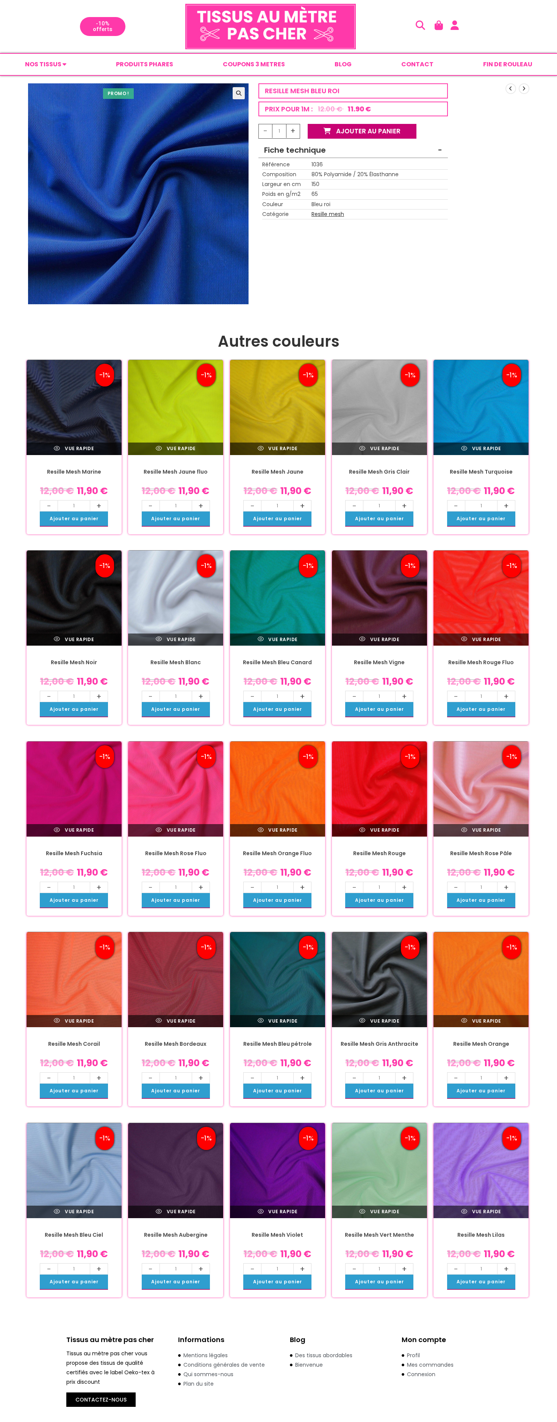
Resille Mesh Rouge (379, 853)
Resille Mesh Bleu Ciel (74, 1235)
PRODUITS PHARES (144, 64)
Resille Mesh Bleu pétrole (277, 1044)
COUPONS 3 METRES (254, 64)
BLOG (343, 64)
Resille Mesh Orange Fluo (277, 853)
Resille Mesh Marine (74, 472)
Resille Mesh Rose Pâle (481, 853)
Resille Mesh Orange (481, 1044)
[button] (239, 93)
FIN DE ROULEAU (507, 64)
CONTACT (417, 64)
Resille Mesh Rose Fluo (176, 853)
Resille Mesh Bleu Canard (277, 662)
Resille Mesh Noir (74, 662)
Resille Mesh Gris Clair (379, 472)
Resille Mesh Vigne (379, 662)
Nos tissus (44, 64)
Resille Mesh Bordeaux (176, 1044)
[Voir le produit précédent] (510, 88)
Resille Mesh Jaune (278, 472)
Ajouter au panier (368, 131)
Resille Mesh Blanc (175, 662)
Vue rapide (79, 448)
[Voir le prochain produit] (524, 88)
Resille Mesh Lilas (481, 1235)
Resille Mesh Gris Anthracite (379, 1044)
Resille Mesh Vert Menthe (379, 1235)
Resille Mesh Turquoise (481, 472)
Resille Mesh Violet (277, 1235)
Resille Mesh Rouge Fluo (481, 662)
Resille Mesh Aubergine (176, 1235)
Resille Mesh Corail (74, 1044)
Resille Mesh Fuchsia (74, 853)
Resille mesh (327, 214)
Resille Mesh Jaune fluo (176, 472)
